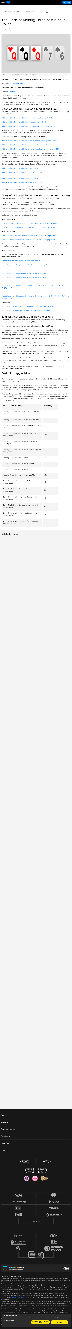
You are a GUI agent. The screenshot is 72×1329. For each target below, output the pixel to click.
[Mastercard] (53, 1195)
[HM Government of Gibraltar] (18, 1242)
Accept (59, 1322)
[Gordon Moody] (53, 1248)
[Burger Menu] (3, 2)
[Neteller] (54, 1208)
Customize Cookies (8, 1320)
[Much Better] (53, 1214)
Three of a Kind (17, 83)
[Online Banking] (18, 1202)
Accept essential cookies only (40, 1322)
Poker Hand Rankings (11, 12)
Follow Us (4, 1150)
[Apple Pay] (18, 1208)
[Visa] (18, 1195)
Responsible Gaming (8, 1129)
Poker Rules (30, 12)
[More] (36, 1221)
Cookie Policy (57, 1317)
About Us (4, 1115)
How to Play (5, 1143)
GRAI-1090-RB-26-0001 (17, 1297)
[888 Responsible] (53, 1242)
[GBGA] (53, 1235)
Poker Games (5, 1136)
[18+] (18, 1248)
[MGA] (18, 1235)
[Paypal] (54, 1202)
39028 (25, 1282)
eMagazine (5, 1122)
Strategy (45, 12)
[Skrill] (18, 1214)
